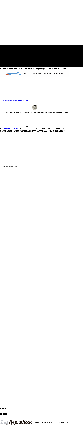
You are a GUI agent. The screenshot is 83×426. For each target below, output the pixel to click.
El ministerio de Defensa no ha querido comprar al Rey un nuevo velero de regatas (13, 97)
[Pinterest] (8, 84)
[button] (36, 61)
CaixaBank (7, 166)
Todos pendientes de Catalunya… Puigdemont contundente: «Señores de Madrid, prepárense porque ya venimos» (17, 90)
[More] (14, 84)
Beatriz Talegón (4, 79)
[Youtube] (36, 59)
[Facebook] (33, 59)
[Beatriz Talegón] (0, 79)
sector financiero (16, 166)
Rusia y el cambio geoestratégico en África (7, 93)
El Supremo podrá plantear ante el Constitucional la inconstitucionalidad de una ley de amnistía (14, 100)
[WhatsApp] (11, 84)
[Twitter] (34, 59)
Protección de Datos (11, 166)
